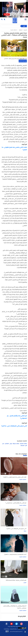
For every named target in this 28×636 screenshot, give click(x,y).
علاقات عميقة (16, 444)
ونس (11, 444)
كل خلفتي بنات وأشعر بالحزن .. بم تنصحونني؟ (17, 416)
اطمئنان (7, 444)
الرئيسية (25, 30)
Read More (7, 14)
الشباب (24, 582)
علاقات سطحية (23, 444)
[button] (27, 1)
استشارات (20, 30)
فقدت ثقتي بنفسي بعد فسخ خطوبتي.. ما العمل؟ (14, 148)
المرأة (25, 531)
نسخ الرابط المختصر (23, 61)
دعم (3, 444)
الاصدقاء (22, 445)
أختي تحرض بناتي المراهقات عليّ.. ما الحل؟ (14, 426)
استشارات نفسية (22, 479)
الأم (26, 445)
